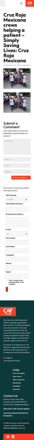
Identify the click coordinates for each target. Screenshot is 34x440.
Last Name (11, 246)
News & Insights (19, 380)
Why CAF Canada (19, 373)
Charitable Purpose (17, 204)
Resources (17, 383)
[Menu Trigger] (2, 3)
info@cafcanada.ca (21, 404)
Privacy (22, 428)
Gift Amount (11, 195)
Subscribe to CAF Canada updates (16, 409)
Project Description (17, 215)
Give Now (16, 389)
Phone (8, 263)
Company (10, 255)
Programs (16, 386)
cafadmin (8, 65)
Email (9, 272)
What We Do (17, 376)
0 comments (25, 65)
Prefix (8, 229)
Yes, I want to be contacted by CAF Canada (16, 282)
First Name (11, 238)
